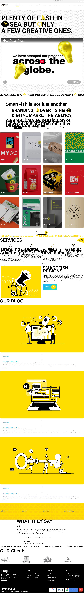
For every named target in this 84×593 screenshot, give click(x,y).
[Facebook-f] (56, 1)
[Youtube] (60, 1)
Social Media (16, 361)
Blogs (74, 5)
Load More (40, 232)
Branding (28, 127)
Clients (55, 5)
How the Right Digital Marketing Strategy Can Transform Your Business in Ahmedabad (22, 362)
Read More (5, 367)
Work (37, 5)
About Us (23, 5)
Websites (65, 127)
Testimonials (62, 5)
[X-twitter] (63, 1)
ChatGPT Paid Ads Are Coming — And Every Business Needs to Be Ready (19, 428)
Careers (69, 5)
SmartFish (12, 591)
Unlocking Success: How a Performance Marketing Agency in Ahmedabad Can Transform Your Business (26, 494)
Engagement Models (47, 5)
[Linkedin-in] (58, 1)
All (17, 127)
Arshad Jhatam (6, 356)
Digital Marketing (40, 127)
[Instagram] (53, 1)
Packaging (54, 127)
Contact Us (80, 5)
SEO (12, 361)
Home (18, 5)
